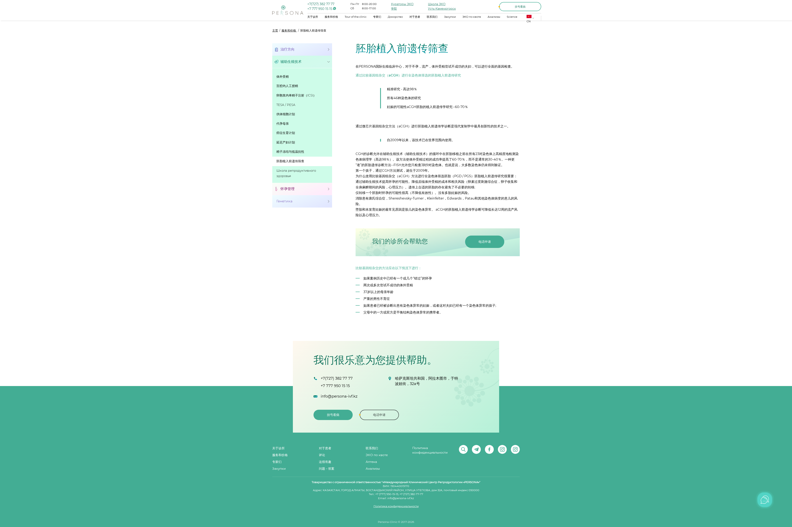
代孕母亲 (282, 123)
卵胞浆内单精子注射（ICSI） (296, 95)
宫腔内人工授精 (287, 86)
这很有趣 (325, 462)
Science (512, 17)
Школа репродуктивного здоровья (296, 173)
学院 (394, 8)
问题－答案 (326, 468)
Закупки (450, 17)
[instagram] (502, 449)
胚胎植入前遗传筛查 (290, 161)
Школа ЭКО (437, 4)
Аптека (371, 462)
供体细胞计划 (285, 114)
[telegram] (476, 449)
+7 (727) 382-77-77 (411, 494)
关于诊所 (312, 17)
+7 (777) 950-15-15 (386, 494)
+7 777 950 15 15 (320, 9)
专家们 (377, 17)
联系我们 (432, 17)
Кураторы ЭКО (402, 4)
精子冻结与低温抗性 (290, 151)
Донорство (395, 17)
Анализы (494, 17)
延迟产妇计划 (285, 142)
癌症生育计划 (285, 133)
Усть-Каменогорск (442, 8)
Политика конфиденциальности (430, 450)
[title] (287, 10)
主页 (275, 30)
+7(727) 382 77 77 (320, 4)
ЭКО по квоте (471, 17)
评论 (322, 455)
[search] (463, 449)
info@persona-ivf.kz (339, 396)
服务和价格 (331, 17)
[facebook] (489, 449)
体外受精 (282, 76)
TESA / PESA (285, 105)
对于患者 (414, 17)
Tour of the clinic (356, 17)
